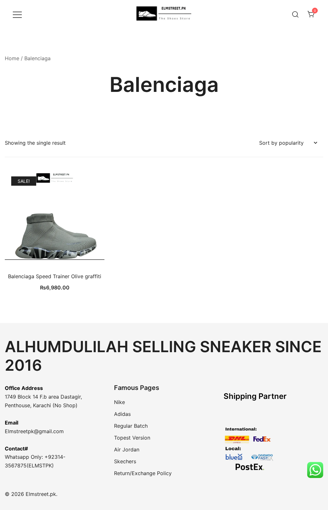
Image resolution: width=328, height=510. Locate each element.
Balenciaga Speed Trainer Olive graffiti (54, 276)
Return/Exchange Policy (143, 473)
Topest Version (132, 437)
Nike (119, 402)
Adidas (122, 414)
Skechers (125, 461)
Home (12, 58)
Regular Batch (131, 426)
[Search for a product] (295, 14)
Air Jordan (126, 449)
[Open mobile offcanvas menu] (17, 14)
